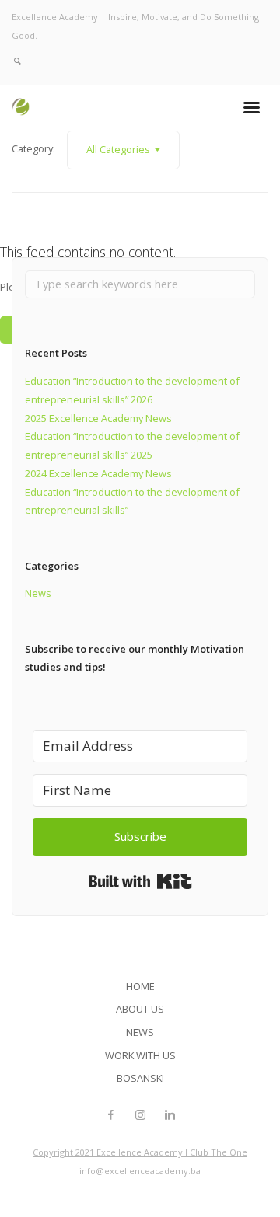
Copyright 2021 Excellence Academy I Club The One (140, 1152)
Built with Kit (140, 881)
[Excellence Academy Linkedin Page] (169, 1115)
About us (140, 1009)
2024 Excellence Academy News (98, 473)
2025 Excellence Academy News (98, 418)
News (38, 593)
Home (140, 986)
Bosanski (140, 1078)
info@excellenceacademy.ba (140, 1171)
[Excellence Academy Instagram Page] (140, 1115)
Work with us (140, 1055)
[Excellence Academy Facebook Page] (110, 1115)
